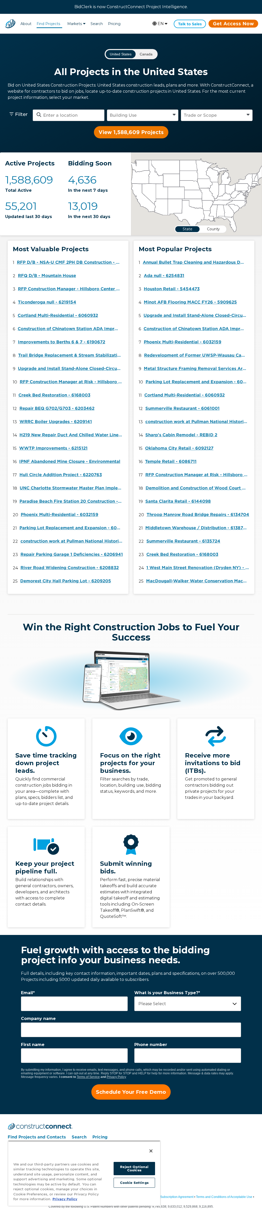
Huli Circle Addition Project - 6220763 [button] (60, 474)
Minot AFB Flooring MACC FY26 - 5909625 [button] (190, 302)
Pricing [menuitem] (99, 1137)
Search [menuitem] (79, 1137)
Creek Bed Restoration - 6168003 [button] (54, 395)
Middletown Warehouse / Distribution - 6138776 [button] (196, 527)
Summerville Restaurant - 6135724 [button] (183, 541)
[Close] (151, 1151)
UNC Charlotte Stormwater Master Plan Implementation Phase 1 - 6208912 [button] (72, 488)
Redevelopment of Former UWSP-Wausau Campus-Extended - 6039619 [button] (196, 355)
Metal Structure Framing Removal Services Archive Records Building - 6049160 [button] (196, 368)
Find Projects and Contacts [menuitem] (37, 1137)
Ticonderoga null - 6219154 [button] (47, 302)
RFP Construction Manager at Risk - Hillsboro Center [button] (72, 381)
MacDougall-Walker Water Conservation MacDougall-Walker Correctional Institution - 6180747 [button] (199, 581)
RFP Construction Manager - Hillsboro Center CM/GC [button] (70, 288)
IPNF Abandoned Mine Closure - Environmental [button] (69, 461)
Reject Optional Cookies (134, 1168)
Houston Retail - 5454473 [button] (172, 288)
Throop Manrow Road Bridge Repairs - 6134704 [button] (198, 514)
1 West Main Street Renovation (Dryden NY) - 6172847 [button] (199, 567)
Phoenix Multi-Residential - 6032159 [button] (59, 514)
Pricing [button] (114, 23)
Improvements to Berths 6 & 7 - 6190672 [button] (61, 342)
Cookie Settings (134, 1183)
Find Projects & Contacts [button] (48, 24)
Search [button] (97, 23)
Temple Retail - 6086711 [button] (170, 461)
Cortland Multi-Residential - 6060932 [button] (58, 315)
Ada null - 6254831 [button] (164, 275)
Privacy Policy (116, 1077)
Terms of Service (88, 1077)
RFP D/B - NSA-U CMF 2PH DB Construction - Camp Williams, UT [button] (69, 262)
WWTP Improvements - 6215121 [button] (53, 448)
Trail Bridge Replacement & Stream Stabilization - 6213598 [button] (71, 355)
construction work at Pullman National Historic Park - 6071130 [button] (73, 541)
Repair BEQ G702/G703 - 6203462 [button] (56, 408)
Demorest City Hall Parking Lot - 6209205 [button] (65, 581)
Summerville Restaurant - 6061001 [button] (182, 408)
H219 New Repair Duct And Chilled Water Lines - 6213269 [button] (72, 434)
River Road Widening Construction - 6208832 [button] (69, 567)
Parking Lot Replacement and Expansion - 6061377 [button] (72, 527)
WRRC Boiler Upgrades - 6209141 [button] (55, 421)
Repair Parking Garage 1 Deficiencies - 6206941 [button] (71, 554)
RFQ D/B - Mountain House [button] (47, 275)
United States (121, 54)
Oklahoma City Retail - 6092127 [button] (179, 448)
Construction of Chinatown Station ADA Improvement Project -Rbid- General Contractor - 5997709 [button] (70, 328)
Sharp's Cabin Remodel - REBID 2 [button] (181, 434)
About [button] (25, 23)
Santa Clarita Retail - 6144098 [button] (178, 501)
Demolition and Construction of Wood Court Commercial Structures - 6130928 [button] (198, 488)
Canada (146, 54)
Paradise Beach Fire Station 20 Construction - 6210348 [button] (72, 501)
